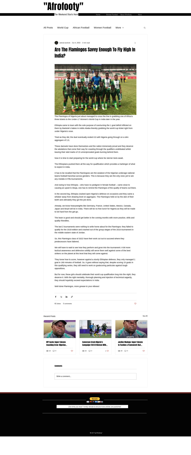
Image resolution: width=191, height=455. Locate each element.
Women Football (102, 27)
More (118, 27)
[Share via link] (72, 297)
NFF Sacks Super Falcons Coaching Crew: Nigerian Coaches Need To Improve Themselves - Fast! (56, 343)
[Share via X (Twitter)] (61, 297)
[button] (145, 27)
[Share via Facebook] (56, 297)
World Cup (62, 27)
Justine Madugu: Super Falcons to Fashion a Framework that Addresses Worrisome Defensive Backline (131, 343)
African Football (81, 27)
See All (145, 316)
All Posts (48, 27)
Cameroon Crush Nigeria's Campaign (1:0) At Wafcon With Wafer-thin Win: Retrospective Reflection (94, 343)
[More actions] (135, 42)
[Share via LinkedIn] (66, 297)
